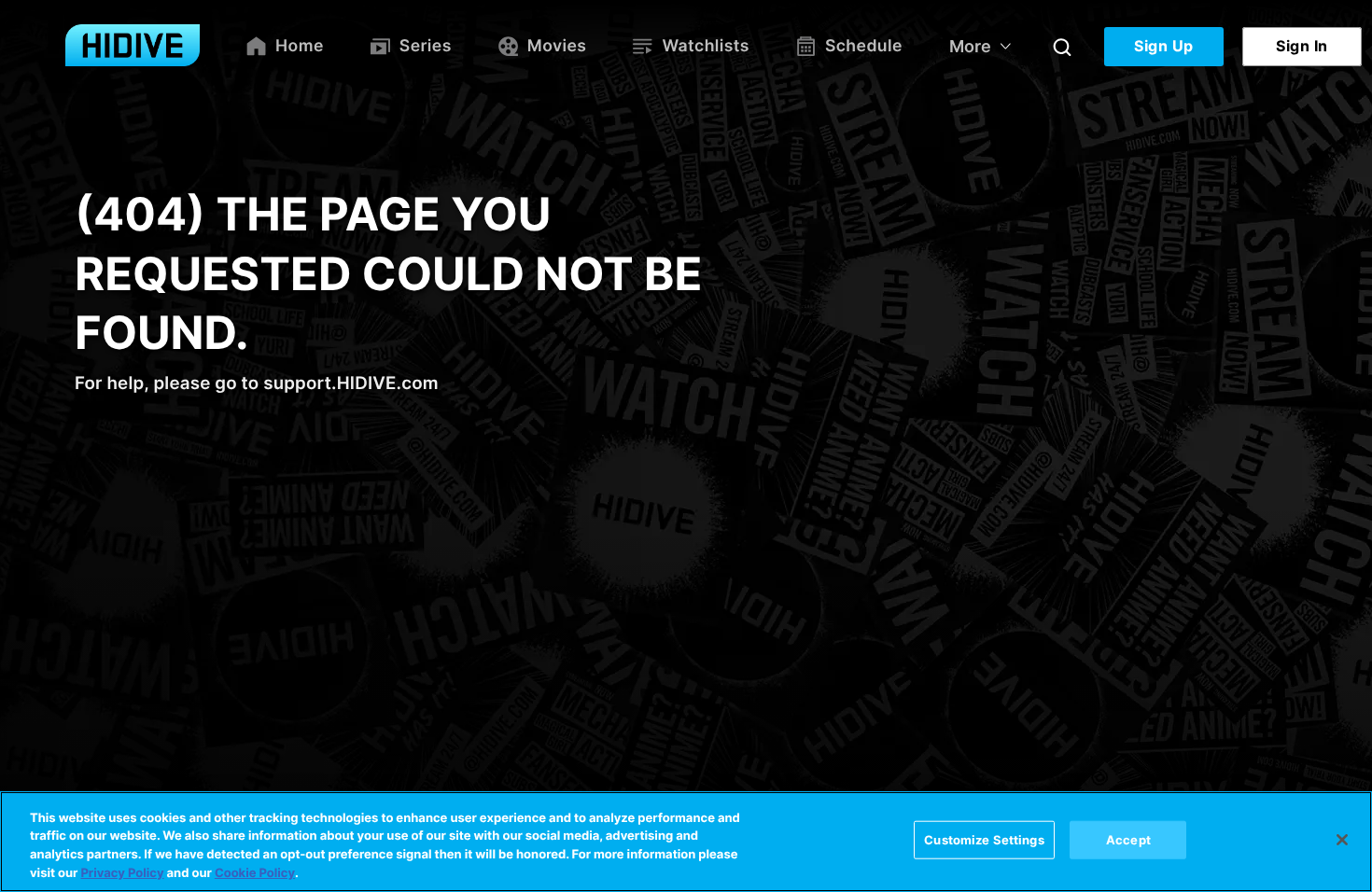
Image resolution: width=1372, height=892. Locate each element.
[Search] (1062, 46)
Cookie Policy (255, 872)
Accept (1128, 839)
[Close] (1342, 839)
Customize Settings (983, 839)
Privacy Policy (121, 872)
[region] (686, 841)
